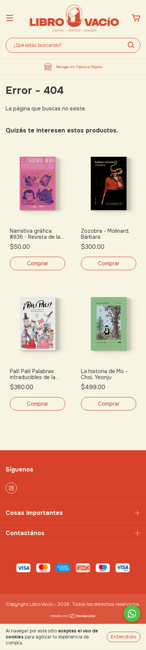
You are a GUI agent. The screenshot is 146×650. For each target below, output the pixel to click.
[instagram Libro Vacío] (11, 488)
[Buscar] (131, 45)
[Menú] (9, 18)
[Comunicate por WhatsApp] (132, 613)
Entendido (123, 637)
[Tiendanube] (73, 617)
